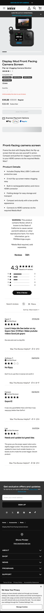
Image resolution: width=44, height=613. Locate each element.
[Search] (34, 8)
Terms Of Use (7, 582)
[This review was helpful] (32, 349)
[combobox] (31, 310)
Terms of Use (22, 491)
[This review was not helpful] (37, 349)
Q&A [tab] (27, 254)
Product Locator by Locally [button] (14, 136)
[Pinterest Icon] (24, 513)
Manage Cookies (22, 607)
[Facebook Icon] (18, 513)
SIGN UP (22, 505)
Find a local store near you (22, 543)
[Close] (41, 14)
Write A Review (22, 293)
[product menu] (4, 8)
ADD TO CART (22, 112)
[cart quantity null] (40, 8)
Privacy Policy (33, 489)
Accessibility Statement (31, 582)
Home (4, 522)
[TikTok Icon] (35, 513)
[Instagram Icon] (7, 513)
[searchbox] (13, 304)
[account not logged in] (29, 8)
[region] (21, 274)
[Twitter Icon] (12, 513)
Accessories (13, 522)
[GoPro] (11, 8)
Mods (22, 522)
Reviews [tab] (18, 255)
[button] (4, 82)
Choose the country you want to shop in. (22, 15)
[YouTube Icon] (29, 513)
